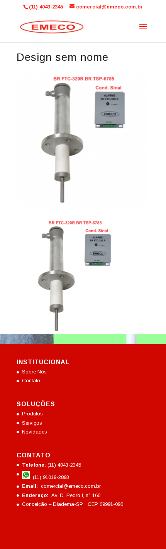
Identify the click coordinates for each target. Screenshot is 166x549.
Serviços (32, 423)
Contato (31, 380)
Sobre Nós (34, 372)
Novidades (34, 432)
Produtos (32, 414)
